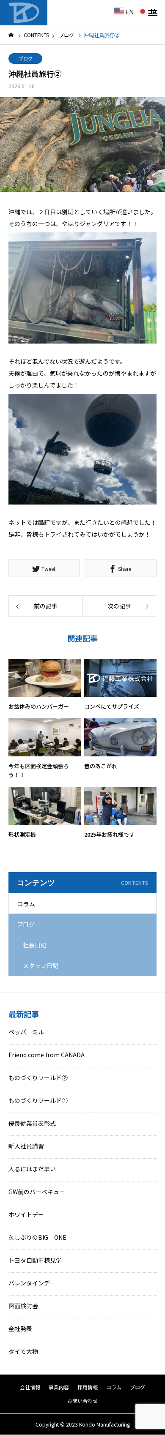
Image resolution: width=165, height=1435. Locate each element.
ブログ (26, 58)
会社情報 (30, 1387)
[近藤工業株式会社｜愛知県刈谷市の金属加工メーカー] (23, 12)
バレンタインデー (32, 1283)
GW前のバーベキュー (36, 1191)
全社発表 (20, 1328)
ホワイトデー (26, 1214)
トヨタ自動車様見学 (35, 1260)
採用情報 (87, 1387)
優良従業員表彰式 (32, 1123)
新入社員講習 (26, 1146)
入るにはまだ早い (32, 1169)
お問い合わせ (82, 1400)
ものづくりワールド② (38, 1077)
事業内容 (59, 1387)
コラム (26, 904)
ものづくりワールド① (38, 1100)
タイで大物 (23, 1351)
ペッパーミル (26, 1032)
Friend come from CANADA (46, 1054)
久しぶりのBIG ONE (37, 1237)
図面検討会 (23, 1305)
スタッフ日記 (40, 965)
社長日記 (35, 945)
